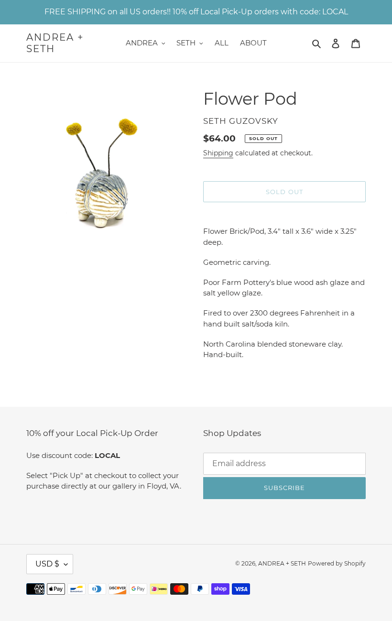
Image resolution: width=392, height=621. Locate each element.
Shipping (218, 153)
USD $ (47, 563)
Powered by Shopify (337, 563)
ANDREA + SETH (55, 43)
